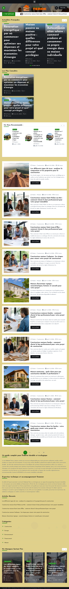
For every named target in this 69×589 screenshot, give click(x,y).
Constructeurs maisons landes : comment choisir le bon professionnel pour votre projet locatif (47, 315)
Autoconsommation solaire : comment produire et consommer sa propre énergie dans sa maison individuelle (34, 42)
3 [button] (34, 65)
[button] (63, 20)
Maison (15, 129)
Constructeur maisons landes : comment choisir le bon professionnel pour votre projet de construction (47, 344)
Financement (8, 538)
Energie (28, 24)
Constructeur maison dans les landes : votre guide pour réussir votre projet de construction (47, 428)
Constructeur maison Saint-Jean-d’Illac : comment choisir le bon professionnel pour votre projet (46, 229)
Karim (8, 59)
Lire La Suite (35, 182)
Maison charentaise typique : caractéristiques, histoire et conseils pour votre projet (45, 286)
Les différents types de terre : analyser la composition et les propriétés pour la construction (46, 170)
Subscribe (62, 7)
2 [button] (32, 65)
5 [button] (37, 65)
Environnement (9, 534)
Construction (40, 165)
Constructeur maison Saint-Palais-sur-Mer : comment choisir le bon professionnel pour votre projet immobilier (46, 200)
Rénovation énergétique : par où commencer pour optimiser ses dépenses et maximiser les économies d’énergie (16, 82)
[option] (13, 45)
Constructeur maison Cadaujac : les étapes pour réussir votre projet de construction (25, 512)
